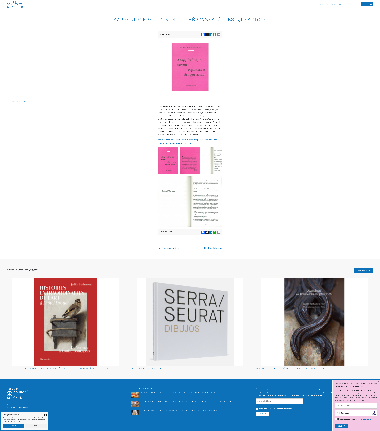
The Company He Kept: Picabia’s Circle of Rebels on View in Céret (179, 410)
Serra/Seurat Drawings (146, 369)
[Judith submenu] (358, 4)
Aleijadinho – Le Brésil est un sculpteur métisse (291, 369)
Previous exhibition (170, 248)
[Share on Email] (218, 34)
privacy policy (286, 408)
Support (365, 4)
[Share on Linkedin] (210, 34)
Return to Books (19, 101)
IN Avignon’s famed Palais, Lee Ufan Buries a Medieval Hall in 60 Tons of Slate (187, 401)
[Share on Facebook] (203, 34)
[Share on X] (207, 34)
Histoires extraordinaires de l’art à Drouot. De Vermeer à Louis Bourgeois (61, 369)
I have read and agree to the (275, 409)
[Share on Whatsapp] (214, 34)
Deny (36, 425)
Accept (13, 425)
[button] (46, 415)
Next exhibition (211, 248)
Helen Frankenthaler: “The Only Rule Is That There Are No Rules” (178, 392)
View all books (364, 270)
